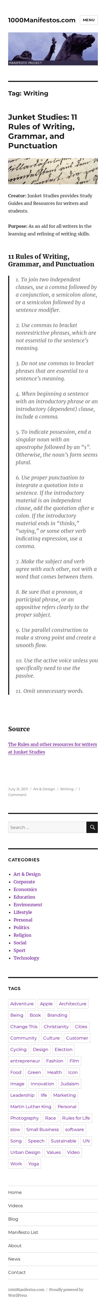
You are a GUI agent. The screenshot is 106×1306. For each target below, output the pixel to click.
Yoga (33, 1163)
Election (64, 1049)
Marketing (64, 1095)
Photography (24, 1118)
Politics (21, 927)
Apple (46, 1003)
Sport (20, 950)
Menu (89, 20)
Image (17, 1083)
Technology (26, 958)
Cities (81, 1026)
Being (16, 1015)
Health (54, 1072)
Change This (24, 1026)
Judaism (70, 1083)
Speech (36, 1141)
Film (74, 1061)
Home (15, 1192)
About (15, 1245)
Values (54, 1152)
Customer (77, 1038)
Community (23, 1038)
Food (15, 1072)
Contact (17, 1272)
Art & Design (44, 789)
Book (35, 1015)
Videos (15, 1205)
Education (24, 897)
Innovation (42, 1083)
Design (40, 1049)
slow (15, 1129)
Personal (23, 920)
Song (16, 1141)
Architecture (72, 1003)
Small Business (42, 1129)
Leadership (22, 1095)
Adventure (22, 1003)
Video (73, 1152)
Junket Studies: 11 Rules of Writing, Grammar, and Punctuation (42, 131)
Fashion (54, 1061)
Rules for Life (76, 1118)
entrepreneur (25, 1061)
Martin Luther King (30, 1106)
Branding (57, 1015)
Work (16, 1163)
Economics (25, 889)
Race (50, 1118)
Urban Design (25, 1152)
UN (86, 1141)
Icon (73, 1072)
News (14, 1259)
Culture (51, 1038)
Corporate (24, 881)
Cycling (18, 1049)
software (74, 1129)
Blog (13, 1219)
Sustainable (63, 1141)
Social (20, 942)
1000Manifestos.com (42, 20)
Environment (28, 904)
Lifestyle (23, 912)
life (44, 1095)
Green (34, 1072)
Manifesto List (23, 1232)
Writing (67, 789)
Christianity (56, 1026)
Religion (23, 935)
